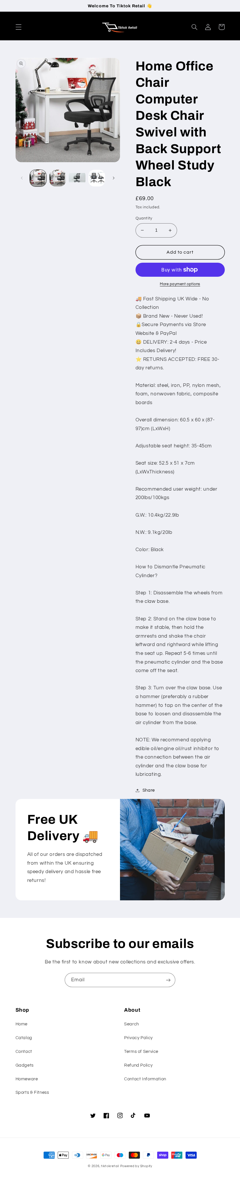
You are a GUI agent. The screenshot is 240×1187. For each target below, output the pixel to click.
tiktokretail (110, 1166)
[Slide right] (113, 178)
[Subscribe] (168, 980)
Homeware (27, 1079)
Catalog (24, 1038)
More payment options (180, 284)
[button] (18, 27)
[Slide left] (22, 178)
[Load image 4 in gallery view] (96, 178)
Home (22, 1024)
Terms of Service (141, 1051)
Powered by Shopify (136, 1166)
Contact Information (145, 1079)
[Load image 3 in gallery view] (77, 178)
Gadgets (25, 1065)
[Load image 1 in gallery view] (38, 178)
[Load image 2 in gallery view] (57, 178)
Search (131, 1024)
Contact (24, 1051)
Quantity (144, 218)
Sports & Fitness (32, 1092)
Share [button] (149, 790)
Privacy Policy (138, 1038)
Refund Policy (138, 1065)
